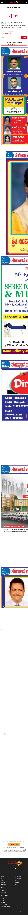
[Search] (26, 2)
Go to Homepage (7, 33)
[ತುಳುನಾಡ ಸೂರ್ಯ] (14, 2)
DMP (22, 911)
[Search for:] (11, 37)
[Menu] (2, 2)
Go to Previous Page (8, 31)
